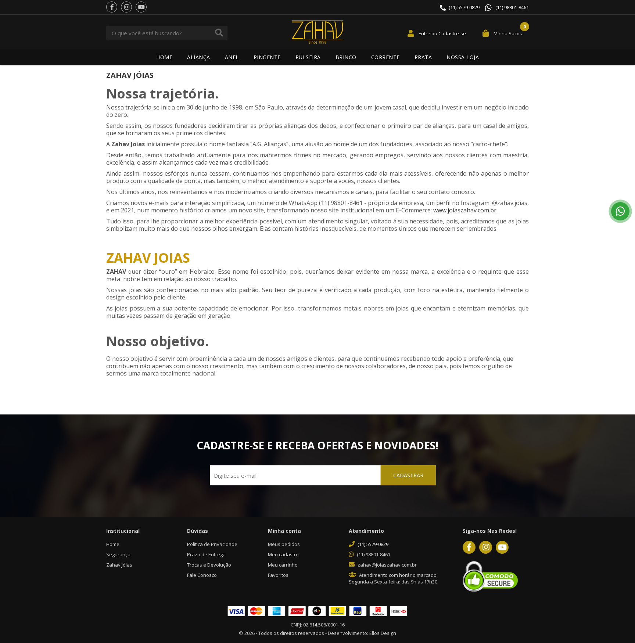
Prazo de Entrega (206, 554)
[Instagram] (126, 6)
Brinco (346, 57)
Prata (423, 57)
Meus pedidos (284, 544)
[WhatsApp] (620, 211)
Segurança (118, 554)
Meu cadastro (283, 554)
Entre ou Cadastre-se (442, 33)
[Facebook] (111, 6)
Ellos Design (382, 633)
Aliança (198, 57)
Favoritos (278, 575)
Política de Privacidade (212, 544)
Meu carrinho (283, 564)
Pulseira (308, 57)
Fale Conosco (202, 575)
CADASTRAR (408, 475)
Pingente (267, 57)
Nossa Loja (462, 57)
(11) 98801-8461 (512, 7)
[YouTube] (141, 6)
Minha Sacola (509, 33)
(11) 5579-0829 (464, 7)
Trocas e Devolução (209, 564)
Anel (232, 57)
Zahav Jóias (119, 564)
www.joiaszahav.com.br (464, 210)
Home (164, 57)
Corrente (385, 57)
